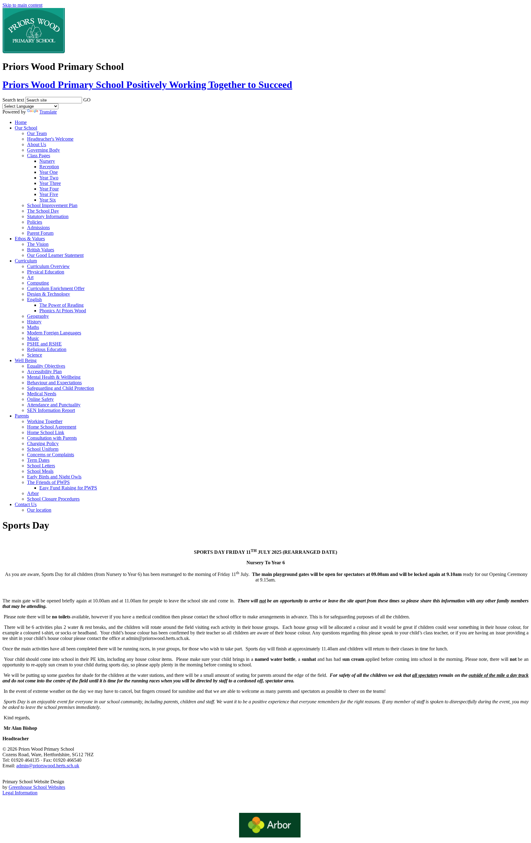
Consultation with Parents (52, 438)
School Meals (40, 471)
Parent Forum (40, 233)
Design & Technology (48, 294)
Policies (34, 222)
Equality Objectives (46, 366)
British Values (40, 249)
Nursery (47, 161)
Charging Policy (43, 443)
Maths (33, 327)
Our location (39, 510)
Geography (38, 316)
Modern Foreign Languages (54, 332)
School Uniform (42, 449)
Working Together (44, 421)
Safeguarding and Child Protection (60, 388)
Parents (22, 415)
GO (87, 99)
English (34, 299)
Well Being (26, 360)
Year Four (49, 188)
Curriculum (26, 260)
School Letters (41, 465)
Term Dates (38, 460)
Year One (48, 172)
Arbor (33, 493)
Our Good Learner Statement (55, 255)
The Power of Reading (61, 305)
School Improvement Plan (52, 205)
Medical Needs (41, 393)
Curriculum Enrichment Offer (56, 288)
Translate (48, 111)
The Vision (38, 244)
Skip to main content (22, 5)
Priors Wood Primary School (147, 84)
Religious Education (46, 349)
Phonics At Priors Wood (62, 310)
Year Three (50, 183)
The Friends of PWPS (48, 482)
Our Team (37, 133)
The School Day (43, 211)
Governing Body (43, 150)
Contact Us (26, 504)
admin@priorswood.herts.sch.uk (47, 765)
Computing (38, 283)
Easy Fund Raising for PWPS (68, 487)
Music (33, 338)
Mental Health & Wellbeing (54, 377)
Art (30, 277)
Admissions (38, 227)
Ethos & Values (30, 238)
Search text (13, 99)
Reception (49, 166)
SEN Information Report (51, 410)
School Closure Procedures (53, 498)
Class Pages (38, 155)
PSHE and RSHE (44, 343)
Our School (26, 127)
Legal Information (19, 792)
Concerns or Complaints (50, 454)
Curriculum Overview (48, 266)
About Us (36, 144)
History (34, 321)
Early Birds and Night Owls (54, 476)
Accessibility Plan (44, 371)
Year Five (48, 194)
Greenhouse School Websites (37, 787)
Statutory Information (48, 216)
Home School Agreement (51, 426)
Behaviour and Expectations (54, 382)
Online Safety (40, 399)
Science (34, 355)
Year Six (47, 199)
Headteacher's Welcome (50, 139)
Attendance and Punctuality (54, 404)
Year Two (48, 177)
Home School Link (45, 432)
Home (21, 122)
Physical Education (45, 271)
